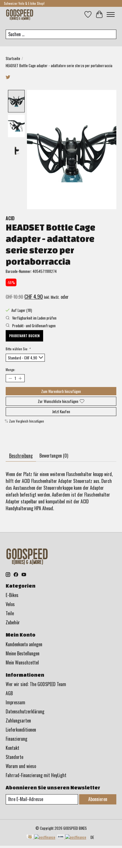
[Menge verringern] (10, 378)
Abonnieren (97, 799)
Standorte (14, 757)
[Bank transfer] (71, 837)
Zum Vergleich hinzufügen (26, 421)
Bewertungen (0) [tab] (53, 455)
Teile (10, 613)
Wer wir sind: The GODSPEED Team (36, 684)
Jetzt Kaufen (61, 411)
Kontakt (12, 747)
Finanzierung (16, 738)
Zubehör (13, 622)
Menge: (10, 369)
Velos (10, 604)
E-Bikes (12, 595)
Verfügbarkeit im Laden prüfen (33, 318)
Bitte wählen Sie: (18, 349)
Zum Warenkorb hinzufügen (61, 391)
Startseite (13, 58)
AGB (9, 693)
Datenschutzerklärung (25, 711)
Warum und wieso (21, 766)
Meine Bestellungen (22, 653)
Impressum (15, 702)
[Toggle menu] (110, 14)
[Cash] (40, 837)
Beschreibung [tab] (21, 455)
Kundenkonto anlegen (24, 644)
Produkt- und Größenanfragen (33, 325)
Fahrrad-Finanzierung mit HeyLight (36, 775)
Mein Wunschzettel (22, 662)
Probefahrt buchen (24, 336)
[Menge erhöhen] (20, 378)
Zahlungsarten (18, 720)
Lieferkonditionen (21, 729)
